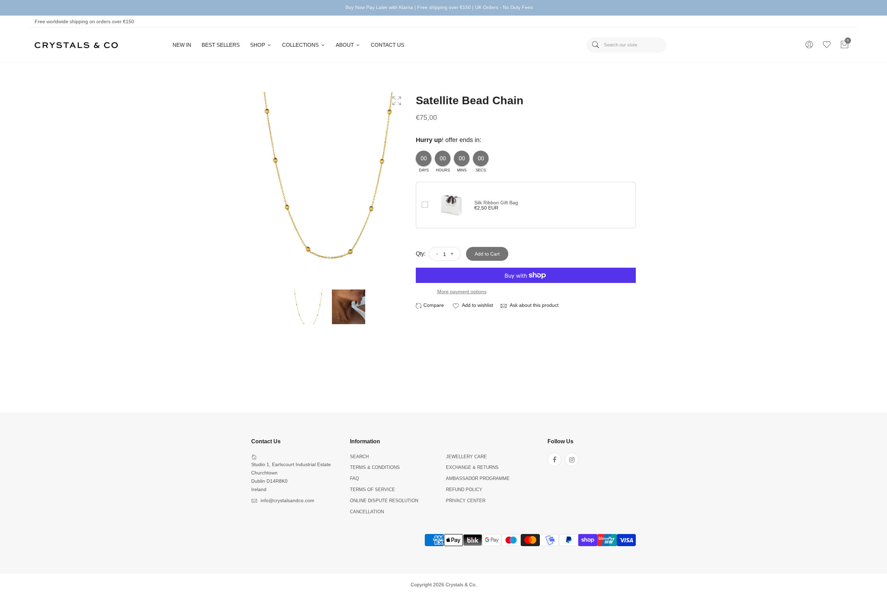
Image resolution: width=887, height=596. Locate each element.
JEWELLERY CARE (466, 456)
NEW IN (182, 45)
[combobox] (626, 45)
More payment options (461, 291)
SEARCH (359, 456)
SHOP (258, 45)
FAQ (354, 478)
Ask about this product (534, 305)
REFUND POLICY (464, 489)
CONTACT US (387, 45)
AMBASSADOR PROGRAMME (478, 478)
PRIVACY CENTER (465, 500)
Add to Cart (487, 254)
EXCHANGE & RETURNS (472, 467)
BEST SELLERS (221, 45)
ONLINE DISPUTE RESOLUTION (384, 500)
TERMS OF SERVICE (372, 489)
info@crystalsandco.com (287, 500)
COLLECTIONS (301, 45)
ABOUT (345, 45)
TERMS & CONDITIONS (375, 467)
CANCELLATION (367, 511)
